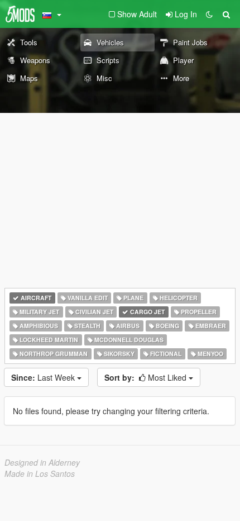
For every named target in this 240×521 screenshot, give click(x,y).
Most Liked (146, 377)
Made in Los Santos (39, 473)
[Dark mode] (209, 14)
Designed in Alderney (42, 462)
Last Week (44, 377)
